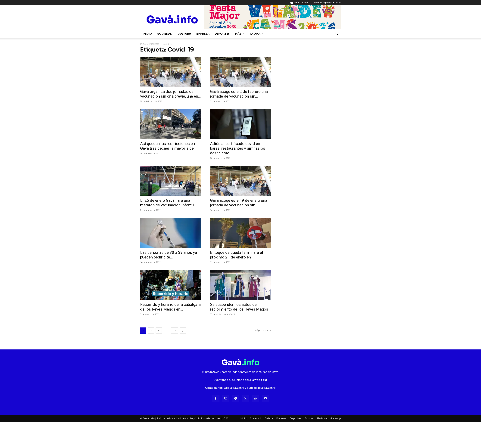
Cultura (184, 33)
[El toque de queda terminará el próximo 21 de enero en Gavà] (240, 233)
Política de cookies (209, 418)
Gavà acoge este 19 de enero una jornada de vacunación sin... (238, 202)
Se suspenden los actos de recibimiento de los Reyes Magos (239, 306)
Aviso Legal (189, 418)
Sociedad (164, 33)
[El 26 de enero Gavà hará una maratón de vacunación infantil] (170, 181)
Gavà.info (149, 418)
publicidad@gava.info (261, 387)
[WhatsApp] (255, 398)
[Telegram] (235, 398)
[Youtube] (265, 398)
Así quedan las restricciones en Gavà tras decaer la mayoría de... (168, 146)
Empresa (202, 33)
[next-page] (183, 330)
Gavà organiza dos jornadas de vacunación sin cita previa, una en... (170, 94)
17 (174, 330)
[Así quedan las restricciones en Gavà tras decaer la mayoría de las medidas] (170, 124)
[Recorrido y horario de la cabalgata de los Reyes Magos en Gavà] (170, 285)
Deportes (222, 33)
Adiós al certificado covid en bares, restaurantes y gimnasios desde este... (237, 148)
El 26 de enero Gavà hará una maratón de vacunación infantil (167, 202)
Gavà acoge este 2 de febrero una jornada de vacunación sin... (239, 94)
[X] (245, 398)
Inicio (147, 33)
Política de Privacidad (169, 418)
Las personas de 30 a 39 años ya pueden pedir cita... (168, 254)
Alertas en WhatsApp (329, 418)
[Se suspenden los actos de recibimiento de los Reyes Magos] (240, 285)
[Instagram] (225, 398)
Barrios (309, 418)
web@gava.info (234, 387)
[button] (336, 34)
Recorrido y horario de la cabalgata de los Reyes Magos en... (170, 306)
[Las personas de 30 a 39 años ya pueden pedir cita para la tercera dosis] (170, 233)
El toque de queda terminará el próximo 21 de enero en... (236, 254)
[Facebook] (215, 398)
